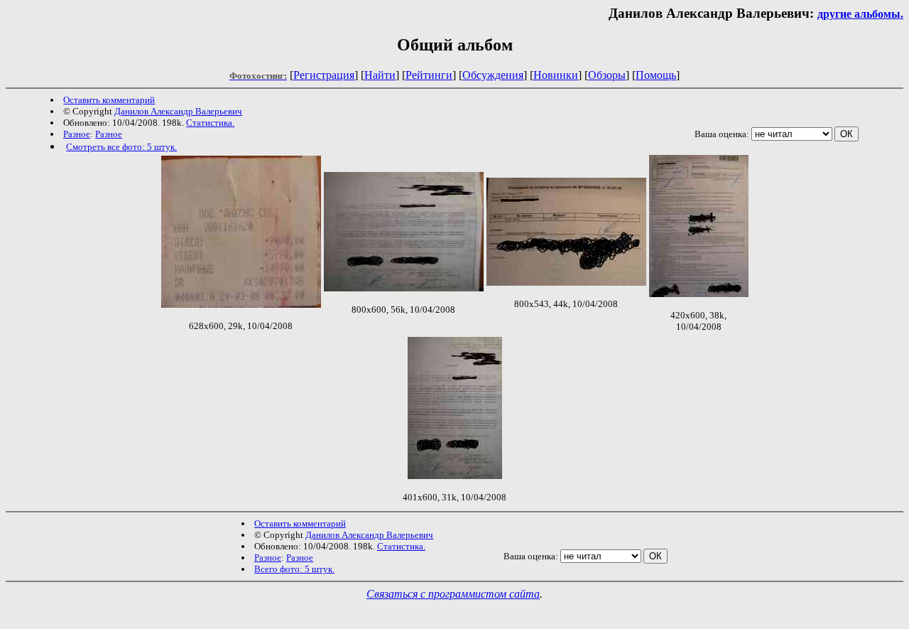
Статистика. (210, 122)
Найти (380, 75)
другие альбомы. (860, 14)
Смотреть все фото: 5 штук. (121, 146)
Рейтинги (428, 75)
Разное (76, 134)
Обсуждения (492, 75)
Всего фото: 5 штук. (294, 569)
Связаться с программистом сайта (453, 594)
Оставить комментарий (109, 100)
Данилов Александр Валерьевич (178, 111)
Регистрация (323, 75)
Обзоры (607, 75)
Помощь (656, 75)
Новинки (555, 75)
